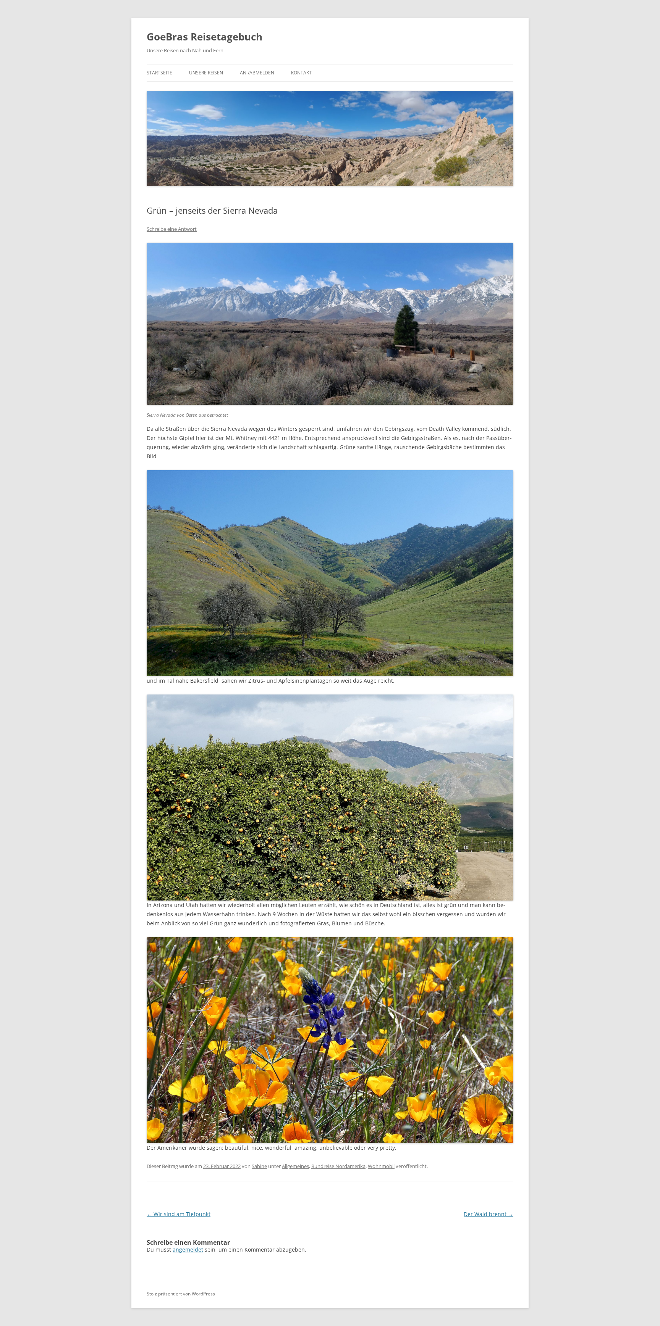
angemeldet (188, 1249)
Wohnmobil (381, 1166)
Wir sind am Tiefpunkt (178, 1214)
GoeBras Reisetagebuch (204, 37)
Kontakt (301, 72)
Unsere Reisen (206, 72)
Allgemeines (295, 1166)
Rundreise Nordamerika (338, 1166)
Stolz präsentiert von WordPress (181, 1294)
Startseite (159, 72)
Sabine (259, 1166)
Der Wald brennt (488, 1214)
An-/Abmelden (257, 72)
